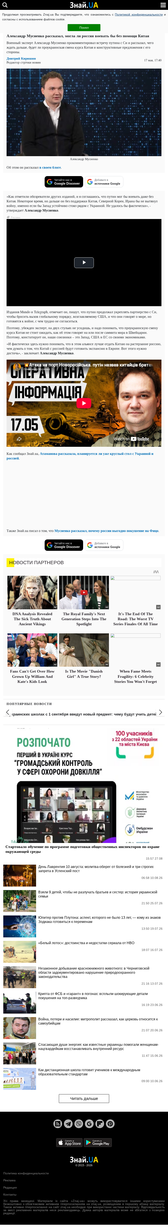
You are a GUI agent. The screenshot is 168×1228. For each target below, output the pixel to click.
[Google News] (89, 1123)
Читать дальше (84, 1098)
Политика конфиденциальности (26, 1173)
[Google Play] (98, 1142)
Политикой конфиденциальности (139, 14)
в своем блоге (50, 167)
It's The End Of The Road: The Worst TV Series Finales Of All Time (135, 619)
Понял (84, 27)
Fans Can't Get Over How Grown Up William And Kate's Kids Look (32, 676)
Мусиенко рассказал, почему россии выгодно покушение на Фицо (106, 530)
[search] (5, 5)
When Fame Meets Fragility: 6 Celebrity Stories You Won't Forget (135, 676)
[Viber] (78, 1123)
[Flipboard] (99, 1123)
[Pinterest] (110, 1123)
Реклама (9, 1180)
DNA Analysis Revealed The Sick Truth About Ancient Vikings (32, 619)
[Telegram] (68, 1123)
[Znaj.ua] (84, 5)
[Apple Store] (70, 1142)
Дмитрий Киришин (21, 58)
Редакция (10, 1187)
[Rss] (57, 1123)
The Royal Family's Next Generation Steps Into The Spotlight (83, 619)
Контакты (9, 1194)
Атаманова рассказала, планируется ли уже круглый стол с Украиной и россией (80, 456)
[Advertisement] (84, 494)
